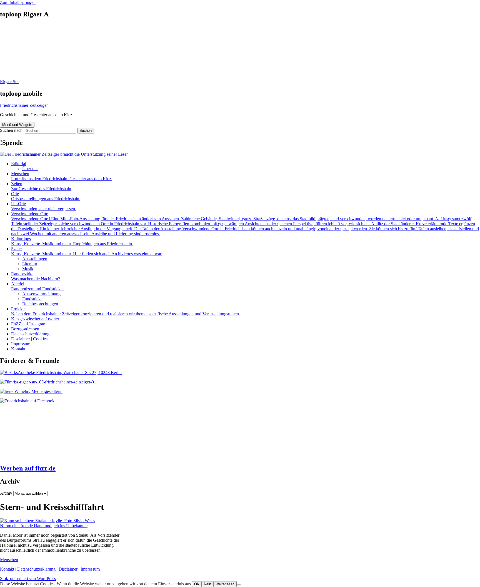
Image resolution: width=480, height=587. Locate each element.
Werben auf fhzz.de (28, 468)
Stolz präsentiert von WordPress (28, 578)
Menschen (61, 176)
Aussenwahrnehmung (41, 293)
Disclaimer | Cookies (29, 338)
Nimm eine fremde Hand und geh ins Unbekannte (44, 525)
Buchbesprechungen (40, 303)
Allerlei (37, 286)
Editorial (18, 163)
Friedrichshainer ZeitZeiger (24, 105)
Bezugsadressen (25, 328)
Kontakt (18, 348)
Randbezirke (35, 276)
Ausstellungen (34, 258)
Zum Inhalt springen (18, 2)
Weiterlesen (225, 584)
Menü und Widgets (17, 125)
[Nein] (239, 585)
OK (196, 584)
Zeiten (41, 186)
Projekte (125, 311)
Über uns (30, 168)
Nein (207, 584)
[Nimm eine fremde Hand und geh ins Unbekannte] (47, 520)
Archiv (6, 493)
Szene (86, 251)
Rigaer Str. (9, 81)
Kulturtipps (72, 241)
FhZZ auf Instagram (28, 323)
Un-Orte (43, 206)
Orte (45, 196)
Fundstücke (32, 298)
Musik (27, 268)
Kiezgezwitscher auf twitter (35, 318)
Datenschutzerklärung (30, 333)
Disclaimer (68, 569)
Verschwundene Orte (245, 223)
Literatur (29, 263)
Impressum (20, 343)
